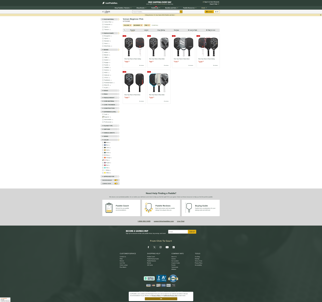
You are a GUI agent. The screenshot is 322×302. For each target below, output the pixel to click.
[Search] (181, 11)
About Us (174, 257)
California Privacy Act (170, 296)
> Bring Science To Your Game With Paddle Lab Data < (160, 15)
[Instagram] (161, 247)
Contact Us (123, 257)
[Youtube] (167, 247)
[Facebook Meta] (148, 247)
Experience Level (110, 112)
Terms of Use (198, 261)
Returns (122, 261)
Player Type (108, 126)
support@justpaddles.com (164, 221)
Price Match (123, 267)
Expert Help (213, 4)
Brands (149, 263)
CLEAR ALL (155, 25)
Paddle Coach (151, 257)
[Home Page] (110, 3)
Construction (109, 108)
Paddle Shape (109, 33)
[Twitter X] (154, 247)
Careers (173, 259)
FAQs (121, 259)
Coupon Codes (175, 263)
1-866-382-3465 (144, 221)
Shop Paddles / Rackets (122, 8)
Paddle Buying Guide (153, 259)
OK (161, 299)
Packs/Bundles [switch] (107, 180)
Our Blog (197, 257)
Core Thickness (109, 105)
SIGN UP (192, 232)
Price (106, 94)
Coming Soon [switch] (106, 183)
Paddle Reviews (151, 261)
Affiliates (173, 269)
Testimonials (174, 267)
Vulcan (126, 25)
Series (106, 136)
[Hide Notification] (320, 15)
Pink (146, 25)
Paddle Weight (109, 98)
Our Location (175, 261)
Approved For (109, 176)
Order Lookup (124, 265)
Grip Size (107, 129)
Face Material (109, 19)
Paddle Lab (154, 7)
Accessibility (198, 265)
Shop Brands (141, 8)
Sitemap (197, 259)
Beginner (137, 25)
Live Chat (180, 221)
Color (106, 140)
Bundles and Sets (170, 8)
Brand (106, 50)
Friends (173, 265)
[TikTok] (174, 247)
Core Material (109, 101)
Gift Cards (150, 265)
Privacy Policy (156, 296)
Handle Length (109, 133)
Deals (203, 8)
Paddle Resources (189, 8)
